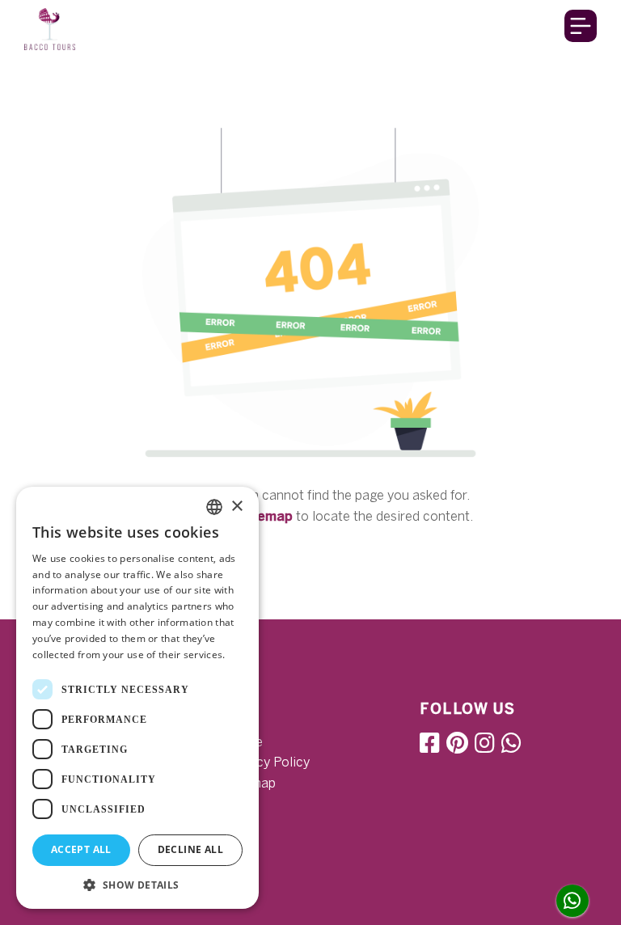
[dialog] (137, 698)
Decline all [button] (190, 849)
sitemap (266, 516)
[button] (137, 884)
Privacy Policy (268, 762)
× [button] (236, 507)
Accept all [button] (81, 849)
